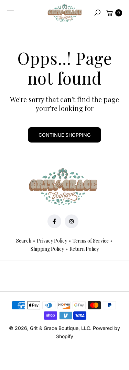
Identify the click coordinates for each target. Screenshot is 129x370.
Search (23, 240)
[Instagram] (71, 221)
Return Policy (84, 249)
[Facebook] (54, 221)
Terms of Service (91, 240)
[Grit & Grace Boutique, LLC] (64, 13)
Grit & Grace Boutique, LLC (60, 328)
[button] (97, 12)
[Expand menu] (10, 12)
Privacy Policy (52, 240)
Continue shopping (64, 135)
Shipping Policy (47, 249)
